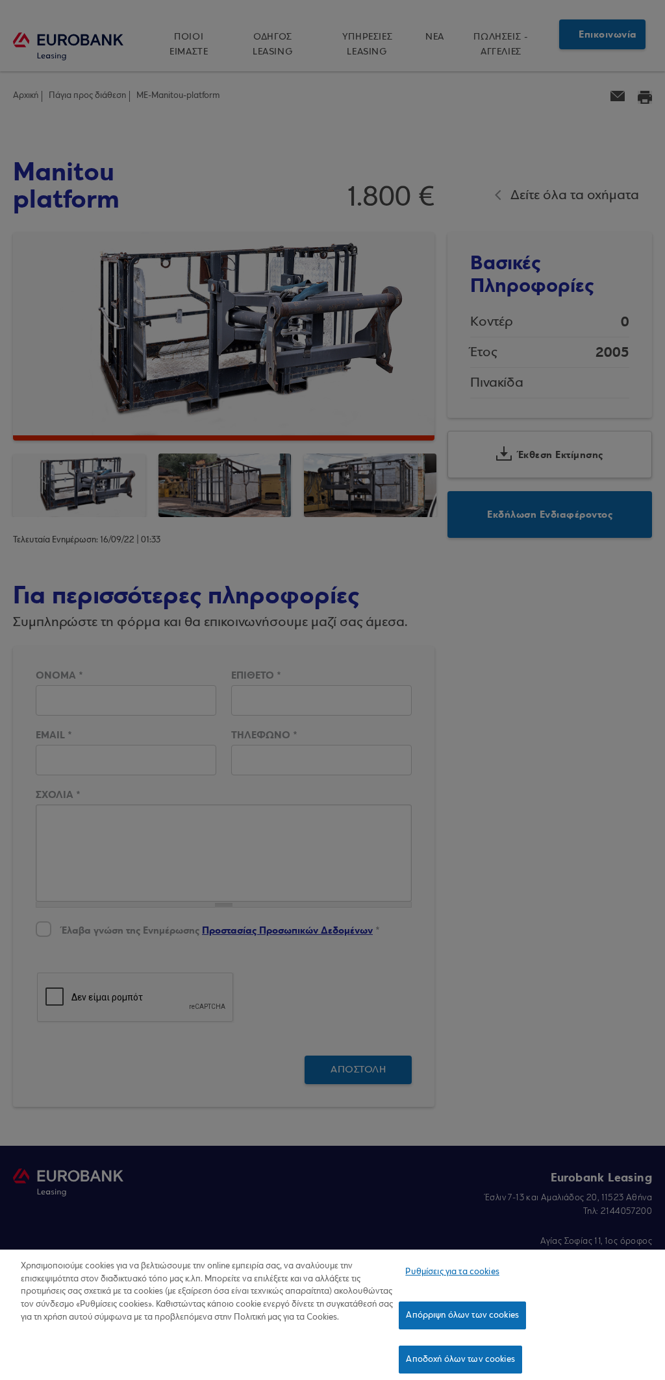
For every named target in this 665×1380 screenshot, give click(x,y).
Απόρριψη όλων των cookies (462, 1315)
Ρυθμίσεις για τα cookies (452, 1272)
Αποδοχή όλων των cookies (460, 1359)
